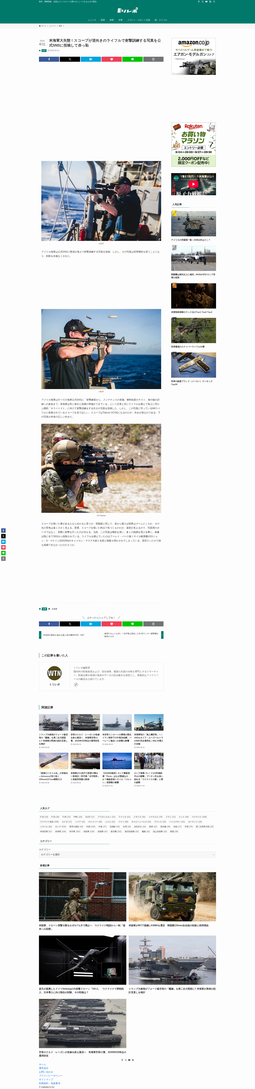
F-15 (44, 817)
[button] (49, 59)
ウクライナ (199, 817)
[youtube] (206, 1)
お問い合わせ (46, 1072)
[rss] (210, 1)
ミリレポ (54, 684)
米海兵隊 (46, 831)
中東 (102, 827)
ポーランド (195, 822)
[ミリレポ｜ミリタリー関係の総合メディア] (127, 10)
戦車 (153, 827)
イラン (170, 817)
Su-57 (89, 817)
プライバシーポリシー (51, 1075)
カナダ (67, 822)
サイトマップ (46, 1079)
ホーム (42, 1064)
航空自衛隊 (132, 831)
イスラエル (155, 817)
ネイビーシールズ (141, 822)
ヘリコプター (177, 822)
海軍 (44, 50)
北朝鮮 (115, 827)
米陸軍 (89, 831)
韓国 (174, 831)
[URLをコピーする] (153, 59)
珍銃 (177, 827)
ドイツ (123, 822)
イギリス (139, 817)
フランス (160, 822)
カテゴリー (45, 849)
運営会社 (43, 1068)
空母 (189, 827)
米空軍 (74, 831)
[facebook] (199, 1)
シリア (80, 822)
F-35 (66, 817)
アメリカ (124, 817)
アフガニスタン (106, 817)
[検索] (214, 1)
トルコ (110, 822)
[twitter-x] (203, 1)
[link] (76, 685)
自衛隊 (102, 831)
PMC (78, 817)
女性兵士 (140, 827)
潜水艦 (165, 827)
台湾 (127, 827)
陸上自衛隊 (160, 831)
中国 (90, 827)
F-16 (55, 817)
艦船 (146, 831)
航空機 (116, 831)
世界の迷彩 (76, 827)
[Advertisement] (101, 109)
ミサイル (46, 827)
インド (184, 817)
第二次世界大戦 (204, 827)
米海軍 (54, 609)
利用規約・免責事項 (49, 1083)
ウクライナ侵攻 (49, 822)
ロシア (60, 827)
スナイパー (95, 822)
